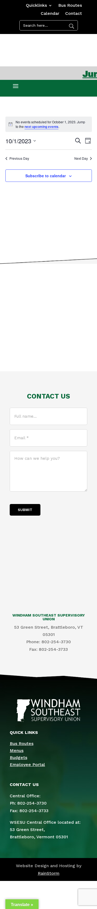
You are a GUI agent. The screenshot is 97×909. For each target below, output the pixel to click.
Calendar (50, 14)
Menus (16, 750)
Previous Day (19, 158)
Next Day (81, 158)
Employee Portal (27, 764)
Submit (25, 510)
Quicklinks (36, 6)
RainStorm (49, 873)
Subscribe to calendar (45, 175)
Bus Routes (70, 6)
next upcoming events (41, 126)
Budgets (18, 757)
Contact (73, 14)
